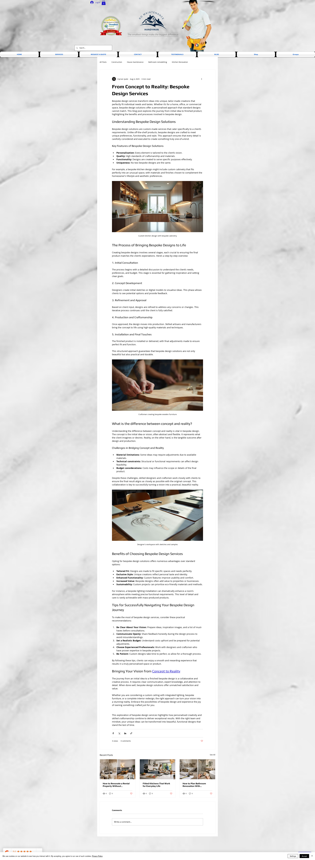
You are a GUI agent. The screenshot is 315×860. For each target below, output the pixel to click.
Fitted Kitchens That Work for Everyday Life (156, 784)
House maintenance (135, 62)
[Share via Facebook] (113, 733)
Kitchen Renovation (180, 62)
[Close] (312, 856)
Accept (304, 856)
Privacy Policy (97, 856)
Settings (293, 856)
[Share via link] (131, 733)
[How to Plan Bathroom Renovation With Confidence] (197, 769)
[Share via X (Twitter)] (119, 733)
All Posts (103, 62)
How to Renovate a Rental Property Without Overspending (116, 784)
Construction (116, 62)
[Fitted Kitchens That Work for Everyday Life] (157, 769)
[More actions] (201, 78)
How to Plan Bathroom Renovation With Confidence (194, 784)
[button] (104, 2)
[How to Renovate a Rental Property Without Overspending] (117, 769)
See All (212, 755)
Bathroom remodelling (157, 62)
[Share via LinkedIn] (125, 733)
